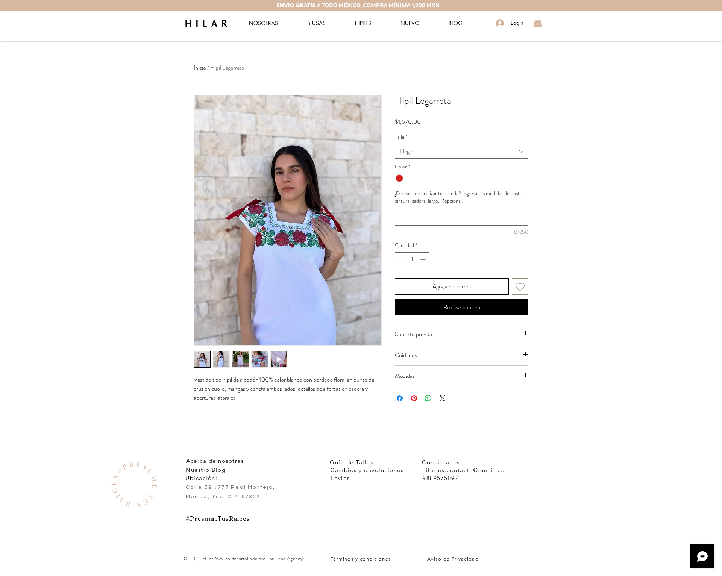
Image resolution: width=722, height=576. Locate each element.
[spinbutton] (412, 259)
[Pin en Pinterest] (414, 398)
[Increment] (423, 259)
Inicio (200, 67)
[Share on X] (442, 398)
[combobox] (461, 151)
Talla (401, 137)
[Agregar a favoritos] (520, 286)
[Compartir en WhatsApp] (428, 398)
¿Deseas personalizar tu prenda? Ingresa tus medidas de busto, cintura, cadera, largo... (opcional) (459, 197)
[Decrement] (400, 259)
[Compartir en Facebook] (399, 398)
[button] (538, 22)
